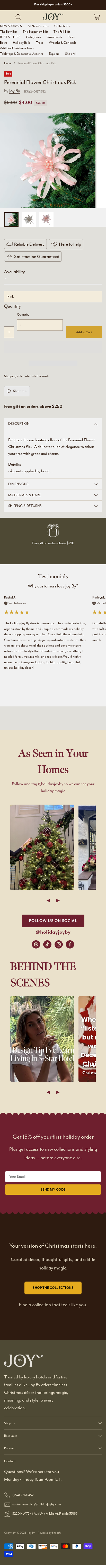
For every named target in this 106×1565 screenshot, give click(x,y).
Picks (71, 37)
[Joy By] (53, 16)
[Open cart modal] (96, 17)
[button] (53, 347)
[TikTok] (47, 944)
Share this (19, 391)
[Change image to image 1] (11, 219)
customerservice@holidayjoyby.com (36, 1504)
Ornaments (54, 37)
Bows (3, 43)
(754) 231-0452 (23, 1495)
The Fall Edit (62, 32)
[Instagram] (59, 944)
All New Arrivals (38, 26)
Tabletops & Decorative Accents (21, 54)
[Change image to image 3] (46, 219)
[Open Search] (18, 17)
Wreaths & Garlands (62, 43)
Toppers (54, 54)
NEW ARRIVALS (11, 26)
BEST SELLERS (10, 37)
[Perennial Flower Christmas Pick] (47, 160)
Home (7, 63)
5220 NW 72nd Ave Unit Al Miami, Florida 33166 (44, 1514)
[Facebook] (70, 944)
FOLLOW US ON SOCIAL (53, 920)
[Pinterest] (36, 944)
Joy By (14, 91)
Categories (33, 37)
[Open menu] (8, 17)
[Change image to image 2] (29, 219)
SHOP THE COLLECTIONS (53, 1288)
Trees (39, 43)
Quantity (12, 306)
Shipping (10, 376)
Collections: (62, 26)
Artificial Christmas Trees (17, 48)
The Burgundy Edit (35, 32)
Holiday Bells (21, 43)
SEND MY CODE (53, 1189)
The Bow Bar (8, 32)
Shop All (70, 54)
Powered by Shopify (49, 1532)
